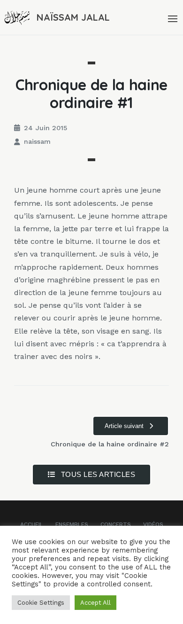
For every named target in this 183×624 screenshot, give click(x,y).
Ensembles (71, 524)
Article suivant (125, 425)
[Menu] (171, 17)
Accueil (31, 524)
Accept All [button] (95, 602)
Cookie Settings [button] (40, 602)
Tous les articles (97, 474)
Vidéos (153, 524)
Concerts (115, 524)
